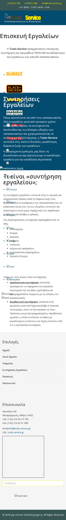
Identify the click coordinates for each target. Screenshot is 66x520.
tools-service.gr (16, 432)
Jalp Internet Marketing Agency (27, 514)
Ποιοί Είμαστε (9, 356)
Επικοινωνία (8, 383)
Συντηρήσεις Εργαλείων (14, 369)
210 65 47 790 (13, 3)
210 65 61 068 (31, 3)
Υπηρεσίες (7, 363)
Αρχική (5, 350)
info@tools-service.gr (52, 3)
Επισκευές (7, 376)
